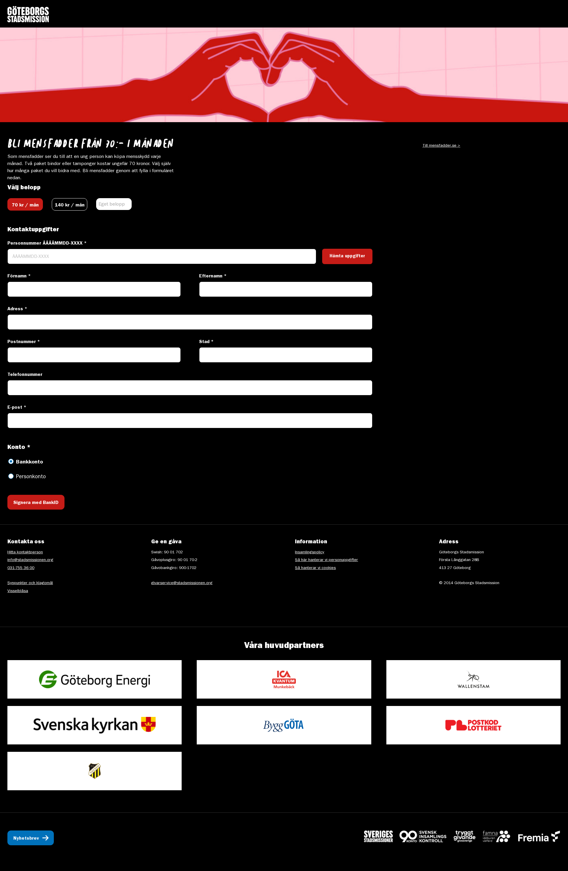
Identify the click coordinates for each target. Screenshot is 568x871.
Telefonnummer (24, 375)
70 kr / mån (25, 205)
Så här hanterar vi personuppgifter (326, 560)
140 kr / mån (70, 205)
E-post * (16, 407)
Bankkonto (29, 462)
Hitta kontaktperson (25, 552)
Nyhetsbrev (26, 838)
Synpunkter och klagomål (30, 583)
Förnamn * (19, 276)
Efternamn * (213, 276)
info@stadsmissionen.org (30, 560)
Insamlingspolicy (309, 552)
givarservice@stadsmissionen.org (181, 583)
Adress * (17, 309)
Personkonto (31, 477)
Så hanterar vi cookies (315, 568)
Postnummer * (23, 342)
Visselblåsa (17, 591)
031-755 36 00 (20, 568)
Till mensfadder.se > (441, 146)
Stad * (206, 342)
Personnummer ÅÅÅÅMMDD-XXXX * (47, 243)
